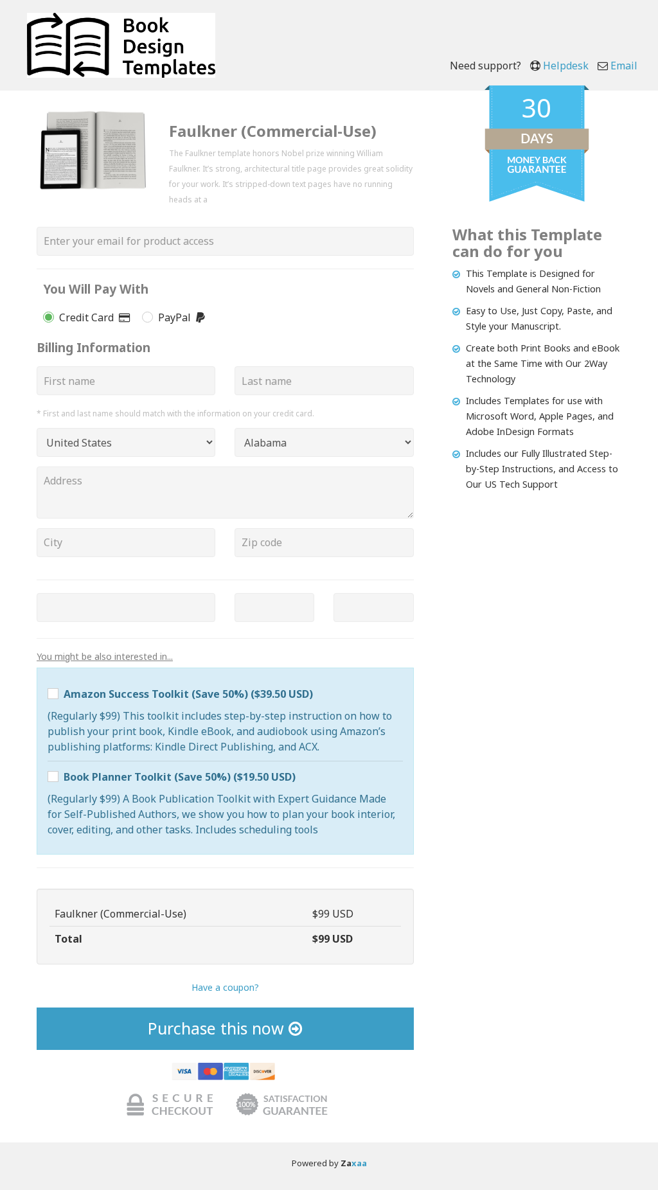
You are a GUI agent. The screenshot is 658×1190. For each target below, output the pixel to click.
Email (623, 65)
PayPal (177, 317)
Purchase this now (218, 1028)
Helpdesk (566, 65)
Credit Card (89, 317)
